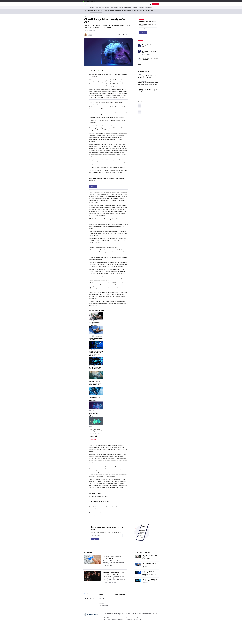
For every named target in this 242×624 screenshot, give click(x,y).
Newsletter (101, 603)
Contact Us (101, 601)
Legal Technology (114, 7)
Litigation (121, 7)
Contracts (92, 7)
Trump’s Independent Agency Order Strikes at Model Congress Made (148, 83)
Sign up (156, 3)
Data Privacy (141, 7)
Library (97, 4)
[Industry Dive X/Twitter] (90, 598)
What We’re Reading (104, 605)
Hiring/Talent (98, 7)
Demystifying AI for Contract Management (150, 58)
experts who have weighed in (102, 84)
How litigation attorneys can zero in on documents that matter (149, 565)
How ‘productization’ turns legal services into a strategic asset (149, 557)
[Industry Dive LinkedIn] (85, 598)
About (100, 596)
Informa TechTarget (126, 613)
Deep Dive (93, 4)
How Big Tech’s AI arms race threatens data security (150, 580)
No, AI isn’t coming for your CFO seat (99, 501)
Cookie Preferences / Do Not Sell (133, 619)
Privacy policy (107, 619)
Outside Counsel (127, 7)
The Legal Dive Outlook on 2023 (149, 52)
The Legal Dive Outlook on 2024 (149, 45)
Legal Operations (105, 7)
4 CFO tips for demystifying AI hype (98, 496)
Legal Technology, (99, 515)
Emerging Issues (148, 7)
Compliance (135, 7)
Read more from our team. (96, 12)
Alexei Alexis (90, 34)
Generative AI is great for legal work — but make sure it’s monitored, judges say (150, 573)
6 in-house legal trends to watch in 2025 (112, 558)
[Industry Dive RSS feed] (93, 598)
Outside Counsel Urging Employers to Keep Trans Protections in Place (147, 90)
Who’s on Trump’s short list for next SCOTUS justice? (114, 573)
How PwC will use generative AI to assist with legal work (104, 507)
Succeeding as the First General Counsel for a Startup (147, 76)
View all (139, 64)
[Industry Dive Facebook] (87, 598)
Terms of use (114, 619)
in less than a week (106, 104)
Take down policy (122, 619)
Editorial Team (102, 598)
